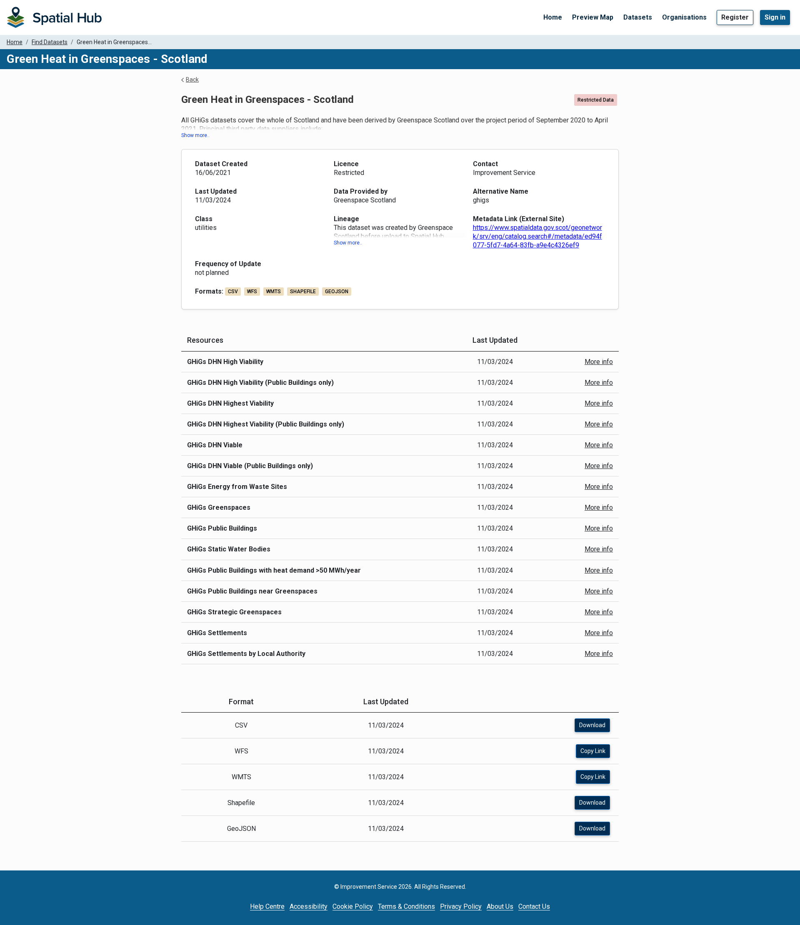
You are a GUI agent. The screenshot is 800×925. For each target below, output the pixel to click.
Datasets (637, 17)
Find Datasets (50, 42)
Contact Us (534, 906)
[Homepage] (54, 17)
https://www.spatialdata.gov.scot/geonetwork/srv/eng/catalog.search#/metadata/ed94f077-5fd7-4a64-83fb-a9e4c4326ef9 (537, 236)
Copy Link (592, 751)
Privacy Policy (461, 906)
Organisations (684, 17)
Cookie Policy (352, 906)
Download (592, 725)
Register (735, 17)
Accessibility (309, 906)
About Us (500, 906)
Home (552, 17)
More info (599, 362)
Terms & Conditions (406, 906)
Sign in (775, 17)
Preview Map (592, 17)
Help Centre (267, 906)
